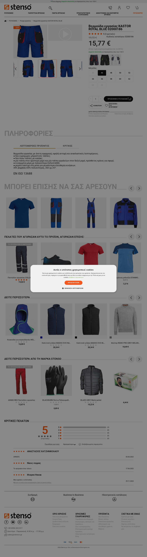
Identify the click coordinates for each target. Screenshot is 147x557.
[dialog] (73, 278)
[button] (73, 288)
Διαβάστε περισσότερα (76, 277)
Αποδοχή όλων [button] (73, 283)
